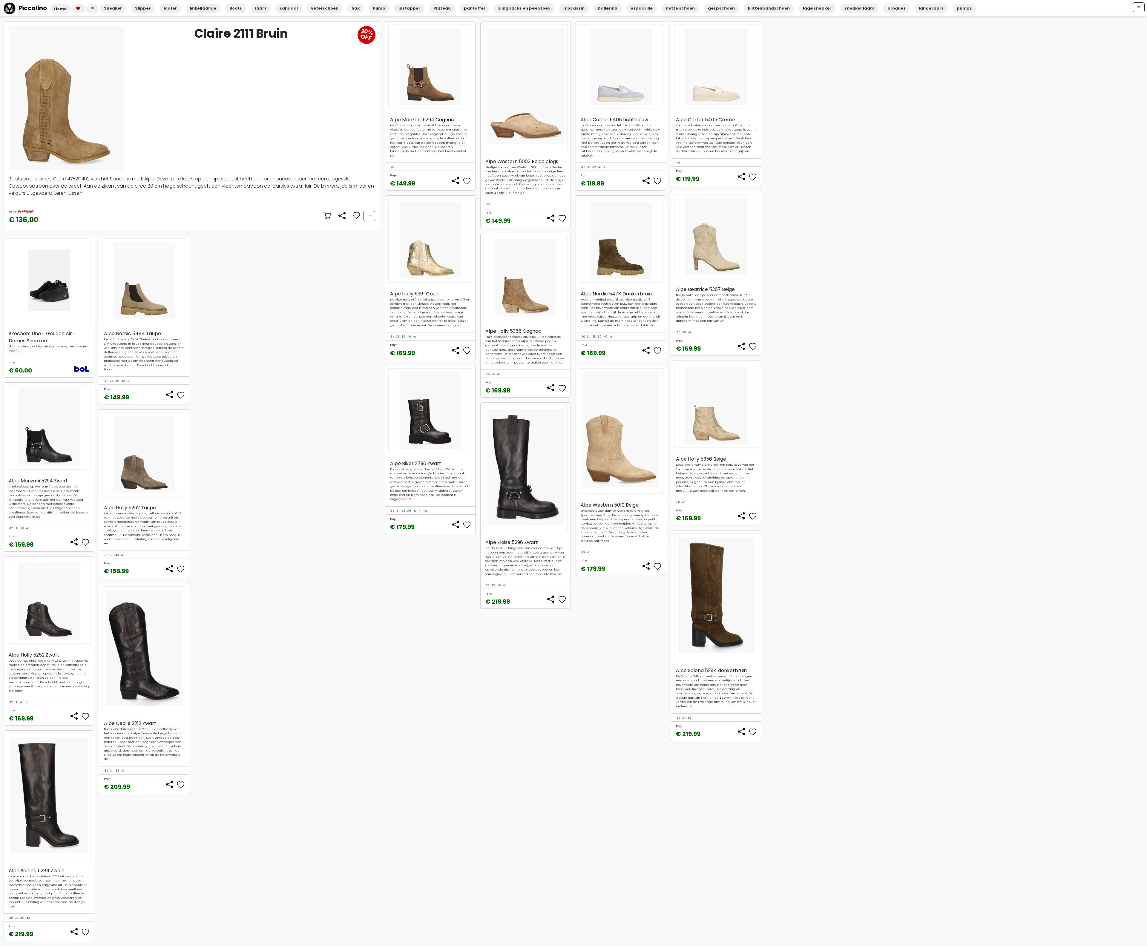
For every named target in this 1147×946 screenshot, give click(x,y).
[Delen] (341, 216)
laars (260, 8)
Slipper (143, 8)
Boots (235, 8)
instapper (409, 8)
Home (60, 9)
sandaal (289, 8)
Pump (379, 8)
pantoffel (474, 8)
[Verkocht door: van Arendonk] (327, 216)
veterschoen (324, 8)
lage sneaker (817, 8)
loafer (170, 8)
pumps (964, 8)
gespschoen (721, 8)
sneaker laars (859, 8)
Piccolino (33, 8)
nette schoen (680, 8)
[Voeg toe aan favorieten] (355, 216)
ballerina (607, 8)
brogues (896, 8)
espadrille (642, 8)
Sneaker (113, 8)
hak (356, 8)
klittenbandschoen (769, 8)
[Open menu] (1139, 7)
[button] (92, 8)
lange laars (931, 8)
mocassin (574, 8)
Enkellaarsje (203, 8)
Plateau (442, 8)
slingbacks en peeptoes (524, 8)
